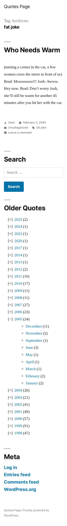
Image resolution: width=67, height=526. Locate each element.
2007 (18, 304)
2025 (18, 219)
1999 (18, 425)
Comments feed (21, 482)
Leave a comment (20, 132)
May (29, 354)
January (32, 383)
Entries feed (17, 474)
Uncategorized (18, 127)
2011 (18, 276)
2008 (18, 297)
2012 (18, 269)
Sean (11, 122)
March (31, 368)
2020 (18, 240)
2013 (18, 262)
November (34, 333)
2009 (18, 290)
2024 (18, 226)
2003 (18, 397)
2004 (18, 390)
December (34, 326)
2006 (18, 311)
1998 (18, 433)
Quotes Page (17, 6)
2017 (18, 247)
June (29, 347)
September (34, 340)
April (30, 361)
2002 (18, 404)
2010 (18, 283)
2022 (18, 233)
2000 (18, 418)
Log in (10, 467)
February (33, 376)
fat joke (41, 127)
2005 (18, 319)
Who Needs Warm (32, 50)
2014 (18, 255)
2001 (18, 411)
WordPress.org (20, 489)
